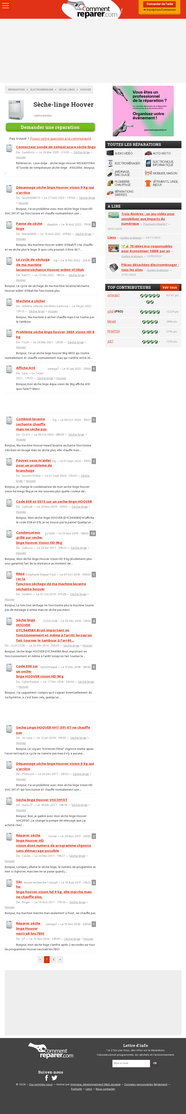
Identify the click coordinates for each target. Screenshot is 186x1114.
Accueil (93, 9)
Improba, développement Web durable (95, 1084)
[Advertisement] (93, 51)
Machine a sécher (30, 301)
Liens (112, 237)
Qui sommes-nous (41, 1084)
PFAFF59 (114, 331)
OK (155, 1063)
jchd (110, 311)
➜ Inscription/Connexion (159, 9)
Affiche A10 (25, 367)
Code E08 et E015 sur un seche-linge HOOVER (54, 501)
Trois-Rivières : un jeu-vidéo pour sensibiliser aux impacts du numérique (148, 219)
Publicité (76, 1089)
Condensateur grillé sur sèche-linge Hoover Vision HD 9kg (39, 537)
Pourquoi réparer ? (155, 223)
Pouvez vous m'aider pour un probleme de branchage (34, 465)
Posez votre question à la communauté (60, 138)
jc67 (110, 341)
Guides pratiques (131, 237)
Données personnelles (138, 1084)
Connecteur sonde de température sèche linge (56, 147)
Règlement (160, 1084)
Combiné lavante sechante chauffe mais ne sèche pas (31, 424)
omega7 (114, 295)
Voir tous (169, 287)
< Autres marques (43, 115)
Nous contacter (105, 1089)
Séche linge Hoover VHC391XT (41, 799)
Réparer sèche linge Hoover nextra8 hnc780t (30, 928)
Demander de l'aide (159, 4)
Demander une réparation (50, 127)
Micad (112, 321)
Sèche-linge (82, 152)
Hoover (21, 157)
